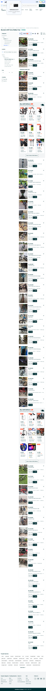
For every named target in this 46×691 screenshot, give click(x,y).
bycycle (12, 656)
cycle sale (7, 656)
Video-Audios (30, 10)
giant (39, 662)
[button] (25, 33)
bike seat (8, 662)
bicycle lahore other (36, 665)
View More (22, 667)
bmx (31, 658)
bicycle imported (18, 660)
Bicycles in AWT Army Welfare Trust (32, 27)
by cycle (27, 656)
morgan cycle (4, 665)
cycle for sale (11, 660)
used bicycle (29, 665)
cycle (2, 656)
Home (2, 27)
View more (6, 45)
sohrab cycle (9, 658)
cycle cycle (27, 662)
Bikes (6, 27)
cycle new (22, 662)
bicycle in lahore (15, 662)
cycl (23, 656)
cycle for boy (25, 660)
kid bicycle (31, 660)
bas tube (41, 658)
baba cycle (3, 662)
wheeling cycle (38, 660)
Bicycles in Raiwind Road (20, 27)
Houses (26, 9)
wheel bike (15, 658)
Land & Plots (41, 10)
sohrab (27, 658)
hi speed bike (32, 656)
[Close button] (20, 1)
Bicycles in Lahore (11, 27)
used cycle (36, 658)
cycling (38, 656)
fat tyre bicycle (22, 665)
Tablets (37, 9)
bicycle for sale (17, 656)
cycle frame (10, 665)
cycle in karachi (4, 660)
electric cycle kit (34, 662)
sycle (42, 656)
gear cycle (3, 658)
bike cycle (16, 665)
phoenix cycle (21, 658)
